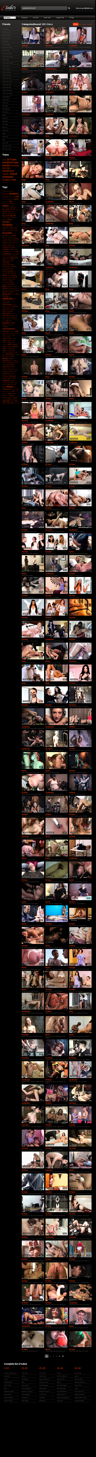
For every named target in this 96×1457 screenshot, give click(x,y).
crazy (15, 249)
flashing (5, 279)
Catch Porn (25, 1397)
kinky (11, 317)
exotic (11, 270)
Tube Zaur (5, 103)
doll (11, 261)
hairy (17, 294)
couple (5, 249)
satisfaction (15, 362)
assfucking (5, 203)
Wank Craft (42, 1376)
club (9, 244)
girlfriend (5, 288)
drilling (4, 266)
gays (4, 286)
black (10, 219)
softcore (5, 371)
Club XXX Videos (62, 1385)
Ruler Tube (5, 60)
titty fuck (4, 393)
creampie (5, 251)
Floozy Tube (6, 44)
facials (10, 272)
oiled (12, 342)
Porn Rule (5, 143)
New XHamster (43, 1385)
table (16, 382)
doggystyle (5, 261)
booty (4, 229)
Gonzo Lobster (8, 1397)
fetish (4, 275)
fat (14, 272)
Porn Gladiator (26, 1394)
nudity (9, 340)
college (4, 245)
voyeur (14, 399)
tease (4, 387)
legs (11, 320)
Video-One (5, 130)
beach (13, 210)
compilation (6, 247)
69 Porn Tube (6, 35)
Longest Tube (60, 18)
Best (80, 24)
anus (8, 199)
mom (4, 335)
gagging (4, 284)
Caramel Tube (6, 38)
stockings (12, 377)
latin (7, 321)
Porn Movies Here (7, 56)
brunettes (7, 233)
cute (16, 254)
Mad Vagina (25, 1400)
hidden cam (10, 301)
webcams (6, 401)
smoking (10, 369)
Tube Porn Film (6, 84)
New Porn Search (44, 1379)
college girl (11, 245)
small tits (4, 369)
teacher (14, 384)
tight (17, 389)
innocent (10, 311)
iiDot (23, 1382)
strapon (4, 378)
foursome (5, 281)
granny (11, 292)
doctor (8, 259)
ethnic (12, 268)
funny (12, 282)
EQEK (58, 1382)
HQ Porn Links (6, 149)
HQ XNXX (42, 1397)
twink (12, 395)
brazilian (11, 230)
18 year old (5, 191)
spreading (10, 375)
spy (15, 375)
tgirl (15, 387)
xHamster (7, 176)
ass (10, 201)
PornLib (72, 420)
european (5, 270)
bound (12, 229)
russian (9, 362)
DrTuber (11, 159)
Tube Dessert (6, 69)
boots (15, 227)
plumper (15, 352)
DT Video (5, 124)
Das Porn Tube (6, 146)
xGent (76, 1376)
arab (11, 199)
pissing (10, 352)
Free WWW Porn (62, 1391)
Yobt (13, 179)
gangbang (11, 284)
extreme (5, 272)
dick (12, 258)
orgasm (14, 344)
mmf (16, 333)
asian (16, 199)
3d (10, 191)
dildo (16, 258)
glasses (10, 290)
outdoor (15, 346)
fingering (13, 275)
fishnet (10, 277)
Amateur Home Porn (10, 1373)
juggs (3, 317)
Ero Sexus (5, 41)
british (16, 230)
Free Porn (60, 1400)
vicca (3, 399)
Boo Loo (4, 127)
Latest (84, 24)
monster (13, 335)
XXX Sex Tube (43, 1382)
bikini (3, 217)
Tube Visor (25, 1373)
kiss (15, 317)
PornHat (72, 92)
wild (12, 403)
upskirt (10, 397)
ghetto (15, 286)
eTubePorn (25, 1379)
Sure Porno (78, 1385)
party (4, 350)
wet (12, 401)
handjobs (5, 296)
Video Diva (5, 112)
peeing (9, 350)
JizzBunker (73, 46)
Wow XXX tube (61, 1388)
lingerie (4, 325)
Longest (89, 24)
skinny (4, 368)
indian (4, 311)
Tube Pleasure (6, 75)
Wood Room (6, 109)
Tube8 (13, 173)
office (8, 342)
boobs (11, 227)
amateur (14, 193)
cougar (13, 247)
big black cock (12, 213)
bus (10, 235)
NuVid (5, 165)
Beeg (4, 160)
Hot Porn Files (8, 1400)
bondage (5, 227)
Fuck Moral (78, 1373)
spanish (14, 371)
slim (13, 368)
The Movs (5, 29)
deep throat (6, 258)
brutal (14, 233)
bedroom (11, 212)
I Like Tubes (5, 50)
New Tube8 (42, 1388)
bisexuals (9, 217)
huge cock (5, 308)
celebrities (15, 239)
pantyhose (11, 348)
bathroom (13, 208)
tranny (14, 393)
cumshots (6, 254)
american (11, 196)
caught (9, 239)
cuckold (12, 251)
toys (9, 393)
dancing (9, 256)
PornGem (48, 46)
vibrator (15, 397)
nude (4, 340)
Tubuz (6, 1379)
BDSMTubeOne (51, 69)
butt (3, 237)
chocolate (14, 240)
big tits (13, 215)
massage (5, 326)
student (14, 378)
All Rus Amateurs (44, 1391)
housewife (14, 306)
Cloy (3, 139)
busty (14, 235)
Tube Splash (6, 96)
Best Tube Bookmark (63, 1397)
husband (12, 309)
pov (3, 356)
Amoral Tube (7, 1394)
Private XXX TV (61, 1394)
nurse (13, 340)
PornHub (14, 165)
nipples (14, 338)
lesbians (6, 323)
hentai (4, 301)
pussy (5, 358)
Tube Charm (6, 66)
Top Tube (35, 18)
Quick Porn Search (27, 1391)
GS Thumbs (7, 1385)
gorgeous (5, 292)
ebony (14, 266)
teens (10, 386)
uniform (4, 397)
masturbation (8, 328)
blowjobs (7, 224)
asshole (12, 203)
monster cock (6, 336)
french (11, 281)
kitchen (4, 319)
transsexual (5, 395)
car (6, 237)
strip (9, 378)
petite (13, 350)
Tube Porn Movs (7, 90)
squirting (5, 377)
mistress (11, 333)
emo (3, 268)
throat (13, 389)
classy (14, 242)
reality (11, 358)
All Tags (71, 18)
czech (4, 256)
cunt (13, 254)
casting (4, 239)
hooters (4, 306)
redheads (5, 360)
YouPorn (4, 182)
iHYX (5, 1388)
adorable (5, 194)
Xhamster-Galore (9, 1391)
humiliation (5, 309)
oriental (8, 346)
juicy (7, 317)
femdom (13, 273)
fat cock (4, 273)
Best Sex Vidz (79, 1379)
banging (11, 206)
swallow (12, 381)
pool (3, 354)
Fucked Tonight (79, 1400)
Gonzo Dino (25, 1385)
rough (4, 362)
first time (4, 277)
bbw (3, 210)
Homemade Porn (80, 1382)
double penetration (8, 264)
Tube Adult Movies (7, 63)
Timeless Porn (8, 1382)
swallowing (5, 382)
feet (9, 273)
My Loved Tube (6, 53)
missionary (5, 333)
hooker (14, 304)
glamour (5, 290)
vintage (8, 399)
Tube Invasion (6, 72)
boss (8, 229)
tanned (4, 384)
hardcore (7, 298)
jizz (16, 315)
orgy (4, 346)
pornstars (9, 354)
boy (16, 229)
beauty (4, 212)
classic (10, 242)
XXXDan (25, 46)
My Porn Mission (62, 1376)
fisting (15, 277)
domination (6, 263)
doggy (12, 259)
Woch (4, 133)
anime (4, 199)
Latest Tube (47, 18)
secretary (5, 364)
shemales (5, 366)
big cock (5, 216)
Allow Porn (42, 1400)
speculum (12, 373)
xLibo (76, 1388)
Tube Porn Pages (7, 93)
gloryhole (16, 290)
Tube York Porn (79, 1391)
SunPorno (8, 170)
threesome (6, 389)
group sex (6, 294)
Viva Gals (5, 106)
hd (14, 299)
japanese (5, 315)
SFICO (4, 115)
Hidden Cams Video (80, 1397)
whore (4, 403)
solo (9, 371)
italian (13, 313)
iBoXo (23, 1376)
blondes (6, 222)
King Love (5, 136)
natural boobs (6, 338)
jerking (12, 315)
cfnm (3, 240)
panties (4, 348)
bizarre (4, 219)
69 (12, 191)
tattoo (9, 384)
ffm (8, 275)
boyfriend (5, 230)
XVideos (6, 180)
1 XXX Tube (42, 1394)
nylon (4, 342)
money (8, 335)
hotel (9, 306)
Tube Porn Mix (6, 87)
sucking (5, 380)
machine (10, 325)
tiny (10, 391)
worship (17, 403)
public (12, 356)
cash (15, 237)
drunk (9, 266)
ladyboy (14, 319)
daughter (14, 256)
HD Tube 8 (42, 1373)
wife (8, 403)
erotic (7, 268)
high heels (5, 302)
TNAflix (5, 174)
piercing (4, 352)
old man (4, 344)
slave (9, 368)
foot (9, 279)
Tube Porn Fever (7, 81)
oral (9, 344)
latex (3, 320)
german (9, 286)
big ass (4, 213)
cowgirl (10, 249)
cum (17, 251)
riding (15, 360)
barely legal (5, 208)
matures (5, 331)
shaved (11, 364)
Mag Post (5, 118)
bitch (13, 217)
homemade (7, 304)
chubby (4, 242)
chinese (8, 240)
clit (18, 242)
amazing (5, 196)
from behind (5, 282)
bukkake (5, 235)
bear (17, 210)
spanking (5, 373)
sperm (4, 375)
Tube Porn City (6, 78)
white (16, 401)
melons (12, 331)
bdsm (8, 210)
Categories (24, 18)
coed (12, 244)
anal (17, 196)
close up (4, 244)
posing (16, 354)
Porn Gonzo (5, 32)
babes (5, 205)
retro (11, 360)
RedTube (6, 168)
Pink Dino (5, 121)
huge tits (12, 308)
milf (16, 331)
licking (13, 323)
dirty (3, 259)
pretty (7, 356)
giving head (13, 288)
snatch (16, 369)
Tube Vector (5, 99)
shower (12, 366)
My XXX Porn (61, 1379)
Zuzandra (7, 1376)
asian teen (5, 201)
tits (13, 391)
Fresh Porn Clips (7, 47)
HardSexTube (10, 162)
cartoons (10, 237)
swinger (11, 382)
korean (9, 319)
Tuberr (59, 1373)
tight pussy (5, 391)
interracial (6, 313)
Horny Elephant (26, 1388)
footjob (13, 279)
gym (13, 294)
